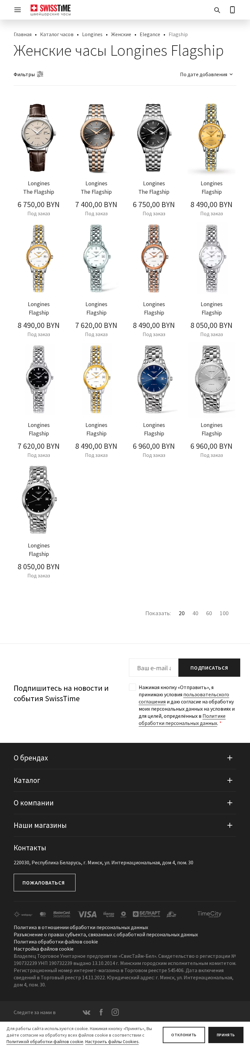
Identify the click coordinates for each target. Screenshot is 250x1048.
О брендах (31, 757)
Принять (226, 1034)
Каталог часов (57, 34)
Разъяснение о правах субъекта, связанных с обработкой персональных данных (106, 934)
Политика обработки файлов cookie (56, 941)
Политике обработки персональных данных (182, 719)
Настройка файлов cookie (44, 948)
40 (195, 613)
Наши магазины (40, 825)
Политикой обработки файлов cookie (45, 1041)
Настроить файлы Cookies (112, 1041)
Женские (121, 34)
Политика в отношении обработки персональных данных (81, 927)
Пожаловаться (43, 882)
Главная (23, 34)
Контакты (30, 847)
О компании (34, 802)
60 (209, 613)
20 (182, 613)
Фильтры (24, 74)
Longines (92, 34)
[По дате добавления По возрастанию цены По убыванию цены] (203, 74)
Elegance (150, 34)
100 (224, 613)
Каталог (27, 780)
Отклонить (183, 1034)
